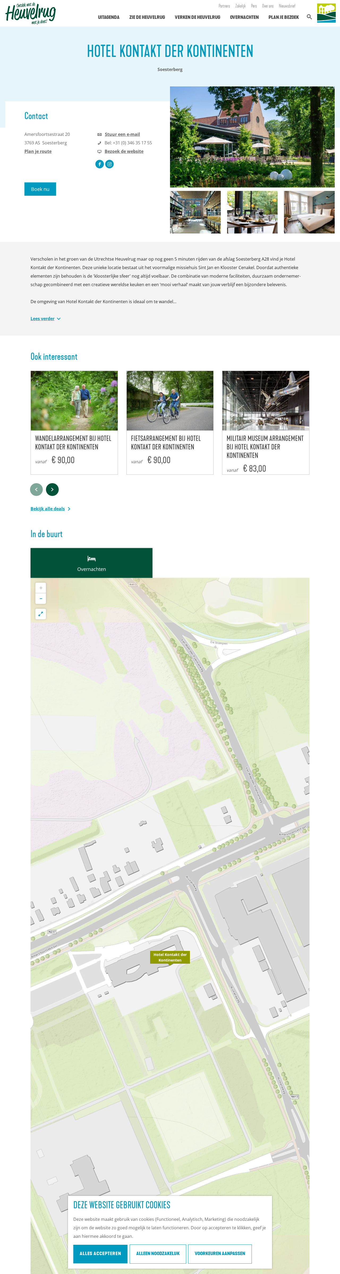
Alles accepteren (100, 1254)
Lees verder (42, 318)
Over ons (268, 6)
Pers (254, 6)
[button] (170, 960)
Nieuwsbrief (287, 6)
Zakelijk (240, 6)
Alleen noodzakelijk (158, 1254)
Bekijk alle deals (48, 509)
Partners (224, 6)
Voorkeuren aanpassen (220, 1254)
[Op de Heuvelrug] (326, 13)
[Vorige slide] (36, 489)
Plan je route (38, 151)
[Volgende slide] (52, 489)
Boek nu (40, 189)
